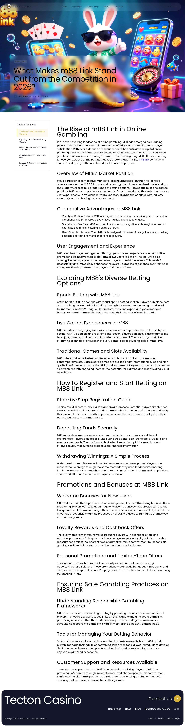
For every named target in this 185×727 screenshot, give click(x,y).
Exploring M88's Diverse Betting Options (32, 140)
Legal (177, 718)
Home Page (114, 708)
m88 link (144, 159)
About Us (152, 718)
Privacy (161, 718)
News (128, 708)
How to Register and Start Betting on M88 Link (33, 148)
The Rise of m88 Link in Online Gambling (32, 132)
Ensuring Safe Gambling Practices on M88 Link (33, 164)
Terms (170, 718)
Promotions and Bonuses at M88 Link (32, 156)
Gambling (20, 61)
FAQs (138, 708)
